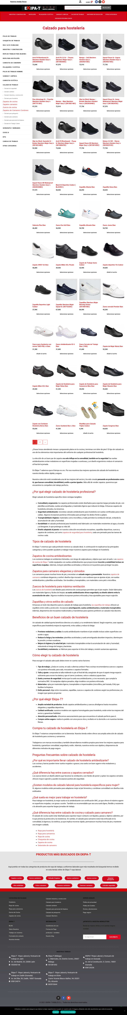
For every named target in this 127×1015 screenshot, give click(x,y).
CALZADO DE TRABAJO (77, 14)
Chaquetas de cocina (46, 839)
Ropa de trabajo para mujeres (14, 54)
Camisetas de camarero (12, 63)
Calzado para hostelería (11, 98)
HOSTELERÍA (32, 14)
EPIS (4, 137)
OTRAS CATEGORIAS (111, 14)
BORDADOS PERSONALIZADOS (63, 18)
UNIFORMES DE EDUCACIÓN (95, 14)
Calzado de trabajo (10, 85)
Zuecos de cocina (10, 107)
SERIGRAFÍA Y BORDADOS (11, 128)
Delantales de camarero (47, 845)
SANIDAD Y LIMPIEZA (62, 14)
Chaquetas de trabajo (11, 40)
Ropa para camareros (46, 834)
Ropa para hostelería (46, 831)
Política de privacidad (68, 1012)
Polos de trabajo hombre (13, 71)
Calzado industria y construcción (13, 95)
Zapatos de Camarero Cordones (15, 110)
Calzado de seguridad (10, 88)
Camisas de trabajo (10, 141)
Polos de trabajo (9, 36)
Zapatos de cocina (10, 102)
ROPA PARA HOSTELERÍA (11, 58)
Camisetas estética (10, 80)
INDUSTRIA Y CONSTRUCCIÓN (17, 14)
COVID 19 (6, 132)
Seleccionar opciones (43, 69)
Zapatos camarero (10, 104)
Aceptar (55, 1012)
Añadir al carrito (112, 272)
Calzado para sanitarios (11, 117)
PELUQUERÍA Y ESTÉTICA (46, 14)
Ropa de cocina (44, 837)
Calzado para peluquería (11, 113)
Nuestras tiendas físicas (18, 2)
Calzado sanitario (9, 91)
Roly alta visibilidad (10, 45)
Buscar (106, 7)
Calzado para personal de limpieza (14, 120)
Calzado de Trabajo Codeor (12, 123)
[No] (125, 1011)
